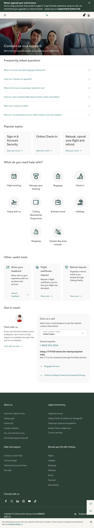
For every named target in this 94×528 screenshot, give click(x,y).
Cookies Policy (14, 524)
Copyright (8, 514)
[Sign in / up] (88, 15)
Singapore (83, 513)
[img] (89, 3)
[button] (91, 522)
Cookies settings (55, 433)
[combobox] (61, 334)
